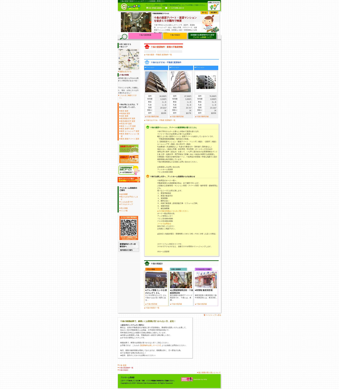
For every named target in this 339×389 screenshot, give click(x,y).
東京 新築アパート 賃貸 (130, 139)
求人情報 (124, 208)
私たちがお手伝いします (129, 198)
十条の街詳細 (152, 304)
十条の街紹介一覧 (152, 308)
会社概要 (124, 194)
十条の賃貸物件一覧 (126, 368)
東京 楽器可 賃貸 (127, 129)
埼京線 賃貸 (125, 113)
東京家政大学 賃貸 (128, 118)
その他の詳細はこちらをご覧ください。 (174, 211)
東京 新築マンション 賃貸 (130, 135)
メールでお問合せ (164, 224)
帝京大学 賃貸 (126, 124)
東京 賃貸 (124, 111)
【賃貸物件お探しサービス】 (150, 345)
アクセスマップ (127, 204)
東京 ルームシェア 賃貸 (130, 131)
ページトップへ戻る (213, 315)
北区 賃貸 (124, 116)
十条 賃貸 (122, 365)
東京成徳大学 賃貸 (128, 121)
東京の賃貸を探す (203, 36)
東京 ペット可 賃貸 (128, 126)
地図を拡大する (125, 72)
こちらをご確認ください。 (128, 96)
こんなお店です (127, 202)
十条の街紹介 (175, 35)
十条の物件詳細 (153, 116)
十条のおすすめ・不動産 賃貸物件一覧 (160, 120)
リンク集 (124, 211)
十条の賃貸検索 (145, 35)
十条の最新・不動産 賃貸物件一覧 (159, 55)
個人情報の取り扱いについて (209, 373)
